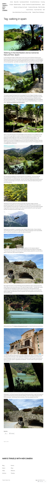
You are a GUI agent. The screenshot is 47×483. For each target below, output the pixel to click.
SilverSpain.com (32, 99)
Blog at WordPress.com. (40, 480)
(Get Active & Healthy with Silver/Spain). (16, 102)
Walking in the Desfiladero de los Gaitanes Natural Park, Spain (21, 54)
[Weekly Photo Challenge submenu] (44, 12)
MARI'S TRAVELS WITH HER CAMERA (4, 7)
